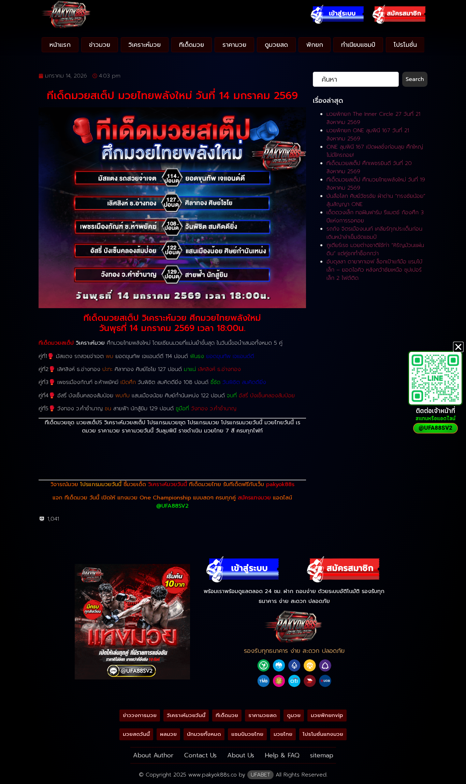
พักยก (314, 45)
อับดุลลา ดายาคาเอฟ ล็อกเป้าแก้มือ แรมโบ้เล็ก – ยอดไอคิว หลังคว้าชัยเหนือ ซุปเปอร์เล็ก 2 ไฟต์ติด (374, 270)
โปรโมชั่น (405, 45)
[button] (458, 347)
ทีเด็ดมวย (191, 45)
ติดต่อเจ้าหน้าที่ (435, 410)
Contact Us (200, 755)
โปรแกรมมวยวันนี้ (100, 484)
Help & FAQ (282, 755)
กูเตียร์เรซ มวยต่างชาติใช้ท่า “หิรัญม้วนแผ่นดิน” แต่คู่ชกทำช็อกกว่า (375, 249)
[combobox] (356, 79)
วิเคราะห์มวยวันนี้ (167, 484)
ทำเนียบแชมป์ (358, 45)
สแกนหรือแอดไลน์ (435, 418)
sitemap (321, 755)
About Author (153, 755)
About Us (240, 755)
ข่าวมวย (99, 45)
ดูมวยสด (276, 45)
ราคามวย (234, 45)
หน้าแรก (60, 45)
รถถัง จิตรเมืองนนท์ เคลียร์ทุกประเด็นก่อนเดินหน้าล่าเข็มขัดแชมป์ (374, 233)
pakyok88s (280, 484)
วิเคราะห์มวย (144, 45)
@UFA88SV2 (172, 506)
